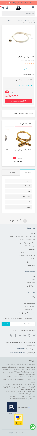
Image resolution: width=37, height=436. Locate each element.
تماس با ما (32, 300)
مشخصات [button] (27, 172)
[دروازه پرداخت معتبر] (18, 419)
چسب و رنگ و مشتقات (28, 252)
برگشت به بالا (16, 220)
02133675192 (20, 349)
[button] (4, 7)
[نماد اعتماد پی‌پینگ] (12, 408)
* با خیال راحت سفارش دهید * (20, 3)
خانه (34, 276)
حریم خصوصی (31, 286)
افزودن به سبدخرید (17, 101)
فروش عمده (31, 265)
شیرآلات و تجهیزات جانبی (27, 243)
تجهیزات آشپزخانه (29, 246)
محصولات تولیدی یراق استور (26, 313)
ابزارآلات (33, 233)
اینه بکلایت (31, 259)
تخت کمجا (32, 249)
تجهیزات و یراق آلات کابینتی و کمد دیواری (22, 236)
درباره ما (33, 297)
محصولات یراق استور (29, 262)
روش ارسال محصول (29, 306)
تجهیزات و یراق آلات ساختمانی (26, 240)
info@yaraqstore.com (17, 352)
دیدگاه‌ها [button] (12, 172)
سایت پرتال (12, 433)
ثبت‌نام (5, 324)
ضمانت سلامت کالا (29, 303)
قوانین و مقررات (30, 283)
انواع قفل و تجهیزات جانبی (27, 256)
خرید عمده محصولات (29, 310)
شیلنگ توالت (26, 69)
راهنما (33, 279)
